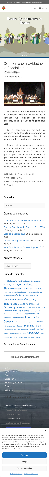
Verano (21, 337)
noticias (36, 325)
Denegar (24, 461)
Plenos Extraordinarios (37, 329)
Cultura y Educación (14, 299)
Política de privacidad (31, 474)
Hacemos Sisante (11, 318)
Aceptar (24, 455)
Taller (42, 334)
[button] (45, 431)
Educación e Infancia (12, 311)
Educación (40, 307)
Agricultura (12, 285)
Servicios (9, 375)
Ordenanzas (7, 329)
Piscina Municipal (22, 329)
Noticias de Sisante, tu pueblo (20, 174)
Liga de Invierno (31, 322)
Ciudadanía (10, 379)
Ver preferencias (24, 468)
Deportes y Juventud (15, 307)
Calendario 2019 (14, 178)
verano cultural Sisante (32, 337)
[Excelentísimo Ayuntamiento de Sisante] (3, 8)
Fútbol (26, 313)
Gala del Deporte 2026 (14, 234)
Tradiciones (13, 337)
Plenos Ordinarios (10, 334)
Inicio (7, 368)
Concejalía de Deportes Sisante (22, 292)
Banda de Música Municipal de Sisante (26, 289)
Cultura (19, 295)
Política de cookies (16, 474)
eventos (25, 310)
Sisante (33, 333)
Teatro (6, 337)
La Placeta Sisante (19, 322)
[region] (24, 34)
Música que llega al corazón (17, 240)
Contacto (9, 390)
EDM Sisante (31, 308)
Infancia (21, 318)
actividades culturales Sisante (15, 281)
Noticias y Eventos (13, 382)
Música (40, 322)
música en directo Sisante (13, 326)
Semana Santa (21, 334)
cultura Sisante (31, 295)
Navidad (27, 325)
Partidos (14, 329)
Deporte (24, 303)
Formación (18, 314)
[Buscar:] (24, 205)
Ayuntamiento (11, 371)
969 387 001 (17, 2)
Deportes (34, 304)
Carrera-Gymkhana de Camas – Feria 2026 (24, 227)
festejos (11, 314)
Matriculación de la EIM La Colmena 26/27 (24, 220)
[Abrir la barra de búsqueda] (34, 8)
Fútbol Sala (34, 313)
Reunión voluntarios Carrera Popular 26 (22, 247)
